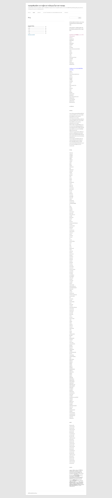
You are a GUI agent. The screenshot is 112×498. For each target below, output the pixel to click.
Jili (69, 204)
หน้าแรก (29, 12)
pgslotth (70, 260)
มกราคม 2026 (71, 435)
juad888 (70, 215)
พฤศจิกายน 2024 (72, 454)
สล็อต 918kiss (71, 359)
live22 (70, 89)
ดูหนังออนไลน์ (71, 64)
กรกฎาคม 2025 (72, 443)
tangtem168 (71, 310)
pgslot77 (70, 252)
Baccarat (70, 175)
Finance (70, 192)
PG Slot (70, 239)
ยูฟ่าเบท (70, 353)
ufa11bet (71, 317)
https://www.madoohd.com (74, 74)
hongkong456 (71, 201)
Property (71, 263)
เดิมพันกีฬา (71, 402)
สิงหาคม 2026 (71, 425)
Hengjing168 (71, 39)
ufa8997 (70, 321)
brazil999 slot (71, 182)
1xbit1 (70, 162)
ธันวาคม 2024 (71, 453)
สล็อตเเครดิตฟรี (72, 385)
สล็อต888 (71, 367)
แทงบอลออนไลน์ (72, 414)
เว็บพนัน (70, 408)
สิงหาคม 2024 (71, 458)
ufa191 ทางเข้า (71, 318)
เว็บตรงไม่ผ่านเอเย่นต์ (72, 405)
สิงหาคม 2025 (71, 442)
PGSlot (70, 249)
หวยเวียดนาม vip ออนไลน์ (73, 397)
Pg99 (70, 245)
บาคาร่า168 (71, 342)
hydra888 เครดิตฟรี (72, 203)
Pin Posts (66, 12)
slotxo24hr (71, 304)
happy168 (71, 197)
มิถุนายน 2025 (71, 444)
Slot (70, 297)
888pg (70, 164)
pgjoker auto (71, 248)
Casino (70, 183)
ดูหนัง (70, 90)
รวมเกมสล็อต (71, 355)
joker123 (70, 37)
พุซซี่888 (70, 79)
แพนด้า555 (71, 416)
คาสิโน (70, 332)
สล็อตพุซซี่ (71, 377)
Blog (34, 12)
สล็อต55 (70, 363)
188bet (70, 158)
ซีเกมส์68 (70, 335)
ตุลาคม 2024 (71, 456)
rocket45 (70, 279)
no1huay (71, 228)
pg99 (70, 86)
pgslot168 (71, 251)
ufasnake (71, 326)
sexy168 (70, 291)
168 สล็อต (71, 155)
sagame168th (71, 284)
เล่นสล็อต (71, 404)
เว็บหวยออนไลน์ (72, 412)
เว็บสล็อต (70, 411)
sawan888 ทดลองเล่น (73, 287)
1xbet (70, 54)
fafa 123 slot (71, 189)
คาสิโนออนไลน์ (72, 333)
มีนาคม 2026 (71, 432)
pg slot (70, 61)
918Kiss (70, 165)
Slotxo (70, 303)
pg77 (70, 244)
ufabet (70, 322)
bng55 (70, 180)
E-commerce (71, 187)
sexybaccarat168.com (73, 294)
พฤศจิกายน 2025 (72, 437)
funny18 (75, 472)
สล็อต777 (71, 366)
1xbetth (70, 161)
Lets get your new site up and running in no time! (52, 12)
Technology (71, 311)
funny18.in (71, 194)
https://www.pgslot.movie (73, 96)
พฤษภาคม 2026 (72, 429)
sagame (70, 75)
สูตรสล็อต (71, 390)
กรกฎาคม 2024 (72, 460)
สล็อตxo (70, 376)
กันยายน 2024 (71, 457)
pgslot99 (70, 255)
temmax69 (71, 314)
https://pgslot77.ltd (72, 85)
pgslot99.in (71, 256)
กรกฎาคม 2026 (72, 426)
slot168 (70, 300)
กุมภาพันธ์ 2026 (72, 433)
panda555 (71, 235)
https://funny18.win (72, 57)
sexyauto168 (71, 293)
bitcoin (70, 178)
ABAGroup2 (71, 169)
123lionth (71, 154)
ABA (70, 168)
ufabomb (71, 325)
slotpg (70, 51)
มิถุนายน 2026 (71, 428)
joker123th (71, 213)
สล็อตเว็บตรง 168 (72, 384)
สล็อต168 (71, 360)
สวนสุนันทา (71, 388)
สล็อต (70, 357)
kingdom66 (71, 217)
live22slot (71, 221)
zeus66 (70, 331)
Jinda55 (70, 207)
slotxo (70, 50)
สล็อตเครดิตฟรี (71, 381)
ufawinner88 (71, 328)
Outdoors (71, 232)
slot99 (70, 41)
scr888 (70, 290)
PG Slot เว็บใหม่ (72, 241)
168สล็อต (71, 156)
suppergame (71, 308)
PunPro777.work (72, 269)
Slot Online (71, 298)
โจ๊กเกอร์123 (71, 418)
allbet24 (70, 60)
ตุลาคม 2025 (71, 439)
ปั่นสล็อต (70, 345)
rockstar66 (71, 280)
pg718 (70, 242)
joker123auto (71, 211)
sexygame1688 (72, 296)
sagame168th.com (72, 286)
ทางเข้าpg (71, 339)
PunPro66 (71, 265)
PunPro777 (71, 267)
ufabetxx (71, 324)
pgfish (70, 246)
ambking (70, 173)
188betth (71, 159)
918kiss (70, 71)
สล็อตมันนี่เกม (71, 378)
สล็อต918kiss (71, 371)
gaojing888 (71, 196)
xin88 (70, 329)
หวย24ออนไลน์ (71, 392)
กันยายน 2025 (71, 440)
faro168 (70, 190)
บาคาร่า (70, 82)
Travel (70, 315)
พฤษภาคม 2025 (72, 446)
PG (69, 238)
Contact (39, 12)
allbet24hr (71, 171)
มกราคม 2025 (71, 451)
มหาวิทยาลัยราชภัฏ (72, 352)
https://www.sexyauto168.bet (74, 48)
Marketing (71, 227)
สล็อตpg (70, 374)
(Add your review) (31, 34)
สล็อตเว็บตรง (71, 40)
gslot (70, 83)
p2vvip (70, 234)
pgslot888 (71, 58)
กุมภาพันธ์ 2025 (72, 450)
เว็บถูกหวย (71, 407)
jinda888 (70, 208)
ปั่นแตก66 (71, 346)
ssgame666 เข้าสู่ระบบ (73, 307)
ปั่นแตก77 (71, 348)
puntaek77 (71, 272)
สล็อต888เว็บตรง (72, 369)
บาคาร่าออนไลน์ (72, 99)
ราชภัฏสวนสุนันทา (72, 356)
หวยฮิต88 (71, 395)
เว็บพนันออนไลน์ (72, 409)
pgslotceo (71, 258)
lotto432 (70, 224)
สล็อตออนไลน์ (71, 97)
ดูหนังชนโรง (71, 95)
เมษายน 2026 (71, 430)
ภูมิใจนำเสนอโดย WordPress (32, 493)
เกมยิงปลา (71, 398)
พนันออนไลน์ (71, 349)
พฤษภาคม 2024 (72, 461)
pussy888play (71, 274)
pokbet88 (71, 262)
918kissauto (71, 166)
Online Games (71, 231)
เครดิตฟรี (70, 399)
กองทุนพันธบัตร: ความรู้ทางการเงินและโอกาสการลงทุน (46, 6)
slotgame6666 (71, 301)
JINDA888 (71, 44)
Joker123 (70, 210)
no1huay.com (71, 230)
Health (70, 199)
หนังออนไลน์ (71, 391)
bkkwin (70, 179)
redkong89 (71, 277)
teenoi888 (71, 312)
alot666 (70, 172)
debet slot (71, 185)
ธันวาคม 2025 (71, 436)
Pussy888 (71, 273)
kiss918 (70, 218)
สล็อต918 (71, 370)
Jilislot (70, 206)
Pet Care (70, 237)
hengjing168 (71, 200)
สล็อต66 (70, 364)
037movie (71, 152)
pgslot (70, 46)
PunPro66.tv (71, 266)
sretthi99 (71, 305)
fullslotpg (71, 88)
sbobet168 (71, 289)
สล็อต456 (71, 362)
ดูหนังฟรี (70, 78)
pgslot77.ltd (71, 253)
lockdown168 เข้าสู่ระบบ (73, 223)
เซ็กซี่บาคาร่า (71, 401)
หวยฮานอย (71, 394)
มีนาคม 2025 (71, 449)
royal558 (70, 282)
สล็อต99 (70, 373)
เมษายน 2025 (71, 447)
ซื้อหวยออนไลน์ (72, 102)
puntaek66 (71, 270)
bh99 (70, 176)
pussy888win (71, 276)
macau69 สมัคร (72, 225)
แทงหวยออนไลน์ (72, 415)
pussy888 (71, 47)
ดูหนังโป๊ (70, 53)
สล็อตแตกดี (71, 387)
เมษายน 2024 (71, 463)
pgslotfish (71, 259)
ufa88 (70, 319)
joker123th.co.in (72, 214)
